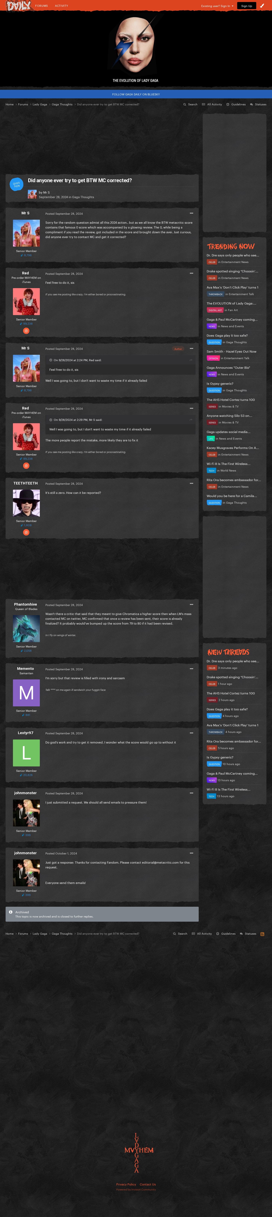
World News (228, 470)
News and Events (232, 326)
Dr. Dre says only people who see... (233, 254)
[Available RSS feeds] (262, 933)
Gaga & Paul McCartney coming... (232, 318)
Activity (61, 5)
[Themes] (262, 6)
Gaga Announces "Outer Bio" (228, 367)
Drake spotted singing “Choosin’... (232, 270)
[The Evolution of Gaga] (136, 49)
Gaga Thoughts (83, 196)
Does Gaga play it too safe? (227, 334)
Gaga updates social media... (228, 431)
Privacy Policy (126, 1183)
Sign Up (246, 5)
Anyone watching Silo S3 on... (229, 415)
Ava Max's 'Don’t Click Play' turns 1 (232, 286)
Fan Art (233, 309)
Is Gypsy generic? (220, 383)
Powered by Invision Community (136, 1189)
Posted (64, 213)
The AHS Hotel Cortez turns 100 (231, 399)
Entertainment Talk (241, 294)
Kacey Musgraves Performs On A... (233, 447)
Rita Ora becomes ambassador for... (234, 479)
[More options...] (192, 213)
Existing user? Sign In (216, 5)
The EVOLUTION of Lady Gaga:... (231, 302)
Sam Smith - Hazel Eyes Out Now (231, 350)
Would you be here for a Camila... (232, 495)
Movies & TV (230, 406)
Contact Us (148, 1183)
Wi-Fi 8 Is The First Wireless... (228, 463)
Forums (41, 5)
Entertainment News (235, 261)
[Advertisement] (102, 140)
